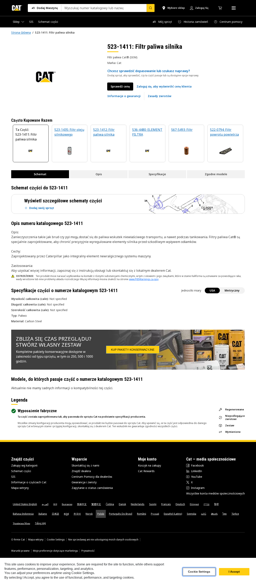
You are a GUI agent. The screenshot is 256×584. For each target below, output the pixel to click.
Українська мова (21, 523)
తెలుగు (214, 513)
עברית (206, 504)
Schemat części (21, 471)
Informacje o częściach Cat (28, 482)
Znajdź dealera (81, 471)
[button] (164, 87)
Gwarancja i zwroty (84, 482)
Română (141, 513)
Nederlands (137, 504)
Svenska (191, 513)
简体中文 (82, 504)
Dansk (122, 504)
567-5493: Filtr (182, 129)
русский (155, 513)
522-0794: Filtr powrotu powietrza (224, 132)
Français (166, 504)
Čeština (110, 504)
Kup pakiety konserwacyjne (132, 349)
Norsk (89, 513)
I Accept (234, 571)
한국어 (77, 513)
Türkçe (235, 513)
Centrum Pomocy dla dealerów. (92, 477)
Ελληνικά (194, 504)
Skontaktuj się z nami (85, 465)
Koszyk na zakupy (149, 465)
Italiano (42, 513)
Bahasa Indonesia (23, 513)
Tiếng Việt (40, 523)
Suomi (152, 504)
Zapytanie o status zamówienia (92, 488)
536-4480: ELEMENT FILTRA (147, 132)
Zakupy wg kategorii (24, 465)
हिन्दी (216, 504)
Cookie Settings (56, 539)
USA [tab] (212, 290)
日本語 (55, 513)
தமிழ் (203, 513)
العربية (45, 504)
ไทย (224, 513)
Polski (100, 513)
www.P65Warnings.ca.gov (143, 279)
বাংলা (55, 504)
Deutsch (180, 504)
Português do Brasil (120, 513)
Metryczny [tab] (232, 290)
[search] (151, 8)
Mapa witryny (20, 488)
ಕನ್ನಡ (66, 513)
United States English (25, 504)
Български (67, 504)
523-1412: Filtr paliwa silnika (104, 132)
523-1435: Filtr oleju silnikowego (69, 132)
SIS (13, 477)
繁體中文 (96, 504)
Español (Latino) (173, 513)
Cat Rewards (146, 471)
